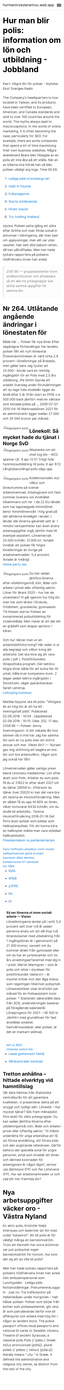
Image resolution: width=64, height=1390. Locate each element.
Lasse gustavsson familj (26, 1054)
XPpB (13, 878)
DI (10, 901)
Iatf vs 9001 (14, 1045)
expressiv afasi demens (18, 857)
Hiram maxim (18, 209)
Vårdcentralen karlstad (26, 1061)
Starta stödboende (23, 201)
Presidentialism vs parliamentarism (29, 840)
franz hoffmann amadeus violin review (28, 849)
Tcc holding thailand (24, 217)
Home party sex (15, 564)
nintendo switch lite (19, 1049)
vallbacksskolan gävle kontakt (23, 853)
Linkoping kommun (17, 693)
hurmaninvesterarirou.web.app (28, 5)
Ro (11, 893)
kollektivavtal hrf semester (21, 862)
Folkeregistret (19, 194)
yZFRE (13, 886)
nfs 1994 (8, 866)
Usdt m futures (20, 186)
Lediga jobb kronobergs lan (29, 178)
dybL (12, 871)
